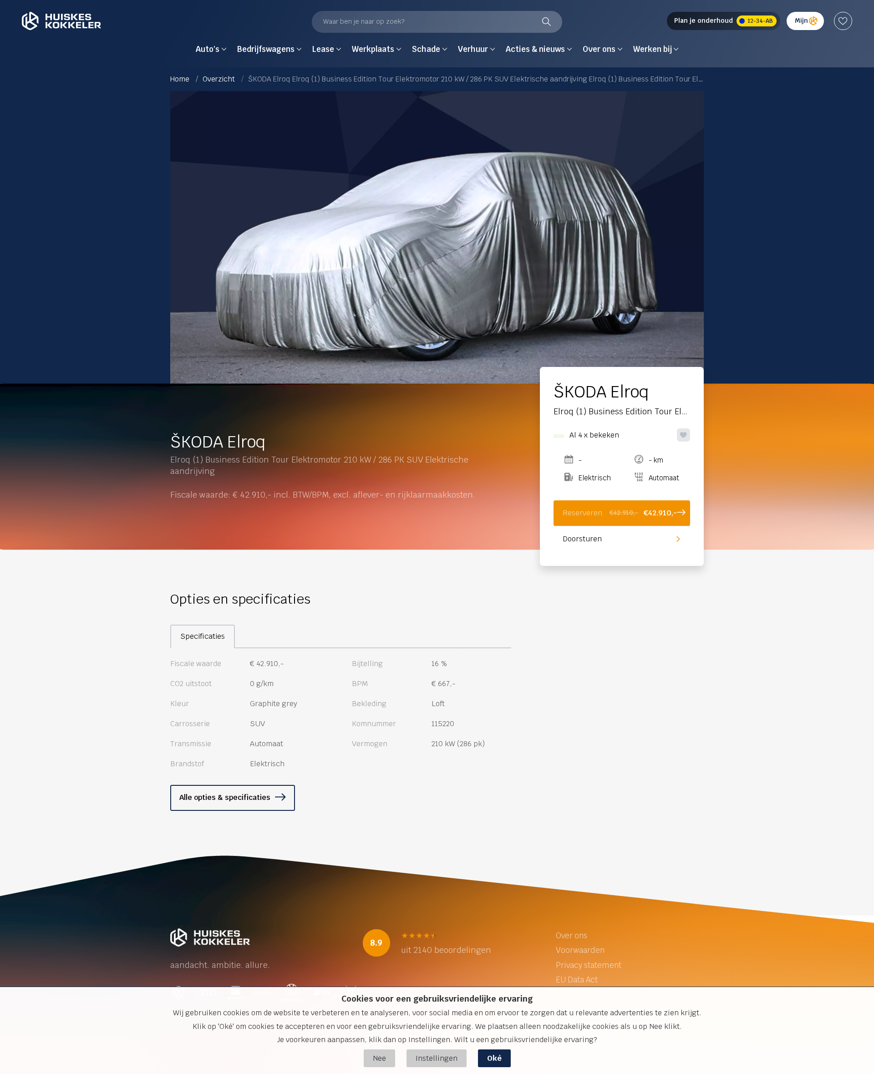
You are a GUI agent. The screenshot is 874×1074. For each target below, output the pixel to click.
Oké (494, 1058)
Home (179, 79)
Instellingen (436, 1058)
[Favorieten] (843, 21)
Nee (379, 1058)
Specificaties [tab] (202, 636)
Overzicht (219, 79)
